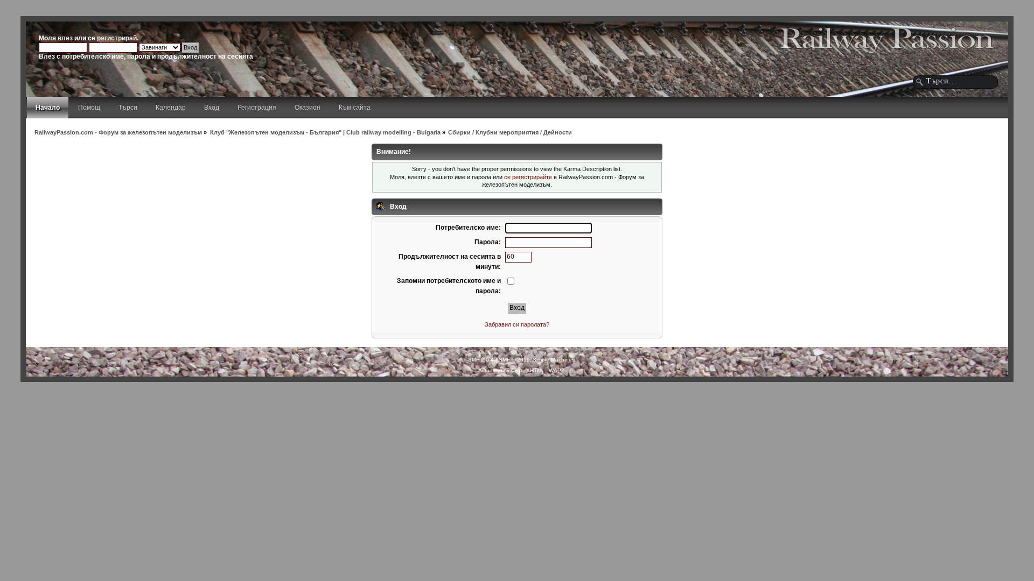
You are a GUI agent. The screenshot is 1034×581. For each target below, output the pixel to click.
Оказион (307, 107)
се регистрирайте (528, 177)
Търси (127, 107)
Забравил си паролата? (517, 324)
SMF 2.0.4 (481, 360)
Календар (171, 107)
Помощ (89, 107)
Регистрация (256, 107)
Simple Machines (554, 360)
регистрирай (117, 38)
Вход (211, 107)
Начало (48, 107)
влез (65, 38)
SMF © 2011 (514, 360)
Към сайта (355, 107)
